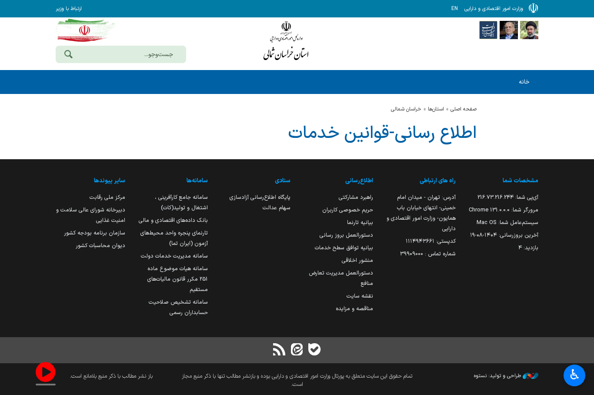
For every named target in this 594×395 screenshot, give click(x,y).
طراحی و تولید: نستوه (498, 376)
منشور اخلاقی (357, 260)
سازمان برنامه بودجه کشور (94, 233)
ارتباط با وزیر (69, 9)
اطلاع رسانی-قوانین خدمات (382, 134)
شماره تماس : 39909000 (428, 254)
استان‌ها (436, 109)
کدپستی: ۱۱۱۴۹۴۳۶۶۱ (431, 241)
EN (454, 9)
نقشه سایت (360, 296)
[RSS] (279, 350)
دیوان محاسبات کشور (100, 245)
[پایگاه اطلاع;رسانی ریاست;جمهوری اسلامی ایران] (509, 29)
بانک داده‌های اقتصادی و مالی (173, 220)
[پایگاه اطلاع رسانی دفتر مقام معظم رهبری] (529, 29)
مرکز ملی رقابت (107, 197)
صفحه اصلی (464, 109)
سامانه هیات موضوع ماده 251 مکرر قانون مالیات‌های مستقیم (177, 279)
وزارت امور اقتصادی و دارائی (286, 42)
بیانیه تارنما (360, 222)
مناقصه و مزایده (354, 309)
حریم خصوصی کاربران (347, 210)
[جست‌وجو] (68, 55)
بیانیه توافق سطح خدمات (344, 248)
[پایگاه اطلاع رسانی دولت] (488, 29)
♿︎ (574, 374)
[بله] (314, 350)
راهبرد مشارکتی (356, 197)
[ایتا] (297, 350)
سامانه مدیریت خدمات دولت (174, 256)
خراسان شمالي (406, 109)
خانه (524, 82)
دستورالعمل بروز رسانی (346, 235)
